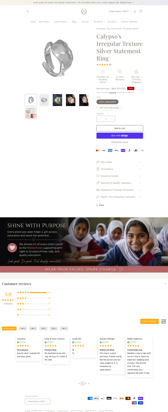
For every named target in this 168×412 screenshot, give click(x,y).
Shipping (112, 92)
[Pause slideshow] (96, 275)
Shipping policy (90, 410)
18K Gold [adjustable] (109, 108)
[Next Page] (88, 383)
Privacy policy (63, 410)
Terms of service (76, 410)
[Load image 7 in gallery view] (31, 113)
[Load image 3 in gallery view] (57, 100)
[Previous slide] (72, 275)
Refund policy (50, 410)
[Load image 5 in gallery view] (84, 100)
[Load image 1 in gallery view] (31, 100)
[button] (28, 11)
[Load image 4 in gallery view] (71, 100)
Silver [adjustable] (107, 102)
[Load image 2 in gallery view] (44, 100)
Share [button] (101, 205)
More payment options (119, 142)
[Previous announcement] (26, 2)
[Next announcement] (142, 2)
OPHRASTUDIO (37, 410)
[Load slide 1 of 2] (79, 276)
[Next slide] (89, 275)
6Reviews (8, 304)
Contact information (106, 410)
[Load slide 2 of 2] (83, 276)
